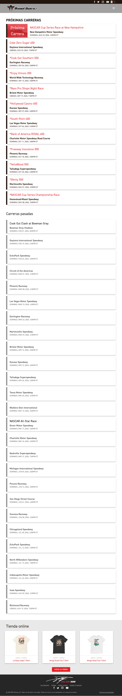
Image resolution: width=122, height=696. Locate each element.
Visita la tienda (61, 669)
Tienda (53, 685)
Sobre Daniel (63, 685)
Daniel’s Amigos (76, 685)
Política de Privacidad (106, 692)
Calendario (44, 685)
